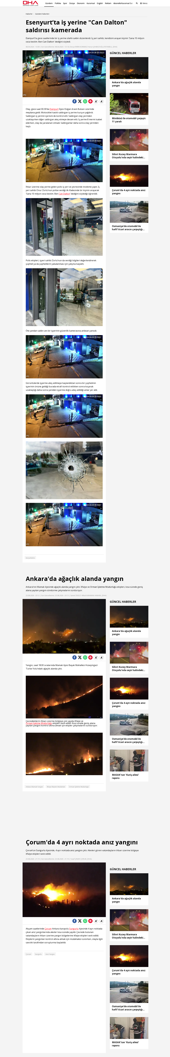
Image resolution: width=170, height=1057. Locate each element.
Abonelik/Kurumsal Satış (123, 3)
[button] (30, 95)
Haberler (29, 14)
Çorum (29, 850)
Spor (65, 3)
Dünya (72, 3)
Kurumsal (91, 3)
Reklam (108, 3)
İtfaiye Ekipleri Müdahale (56, 787)
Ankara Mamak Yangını (34, 787)
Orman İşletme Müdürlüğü (103, 586)
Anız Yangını (50, 954)
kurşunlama (30, 558)
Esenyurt (30, 38)
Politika (58, 3)
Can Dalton (48, 41)
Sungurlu (40, 850)
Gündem (49, 3)
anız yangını (76, 850)
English (100, 3)
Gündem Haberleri (42, 14)
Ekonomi (80, 3)
